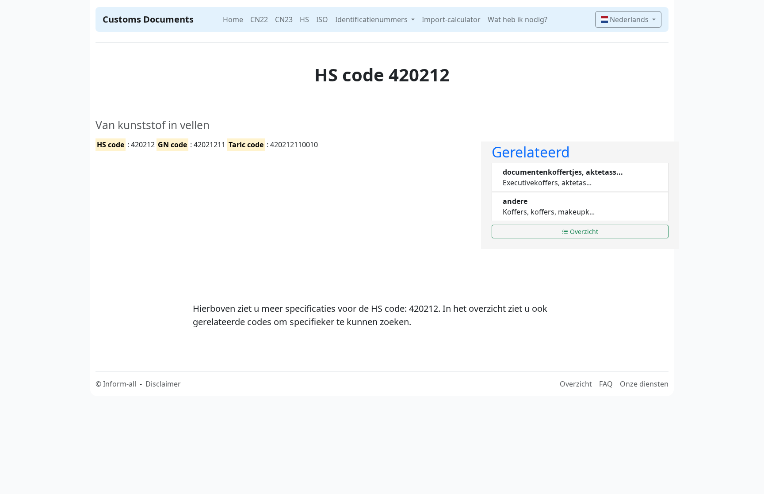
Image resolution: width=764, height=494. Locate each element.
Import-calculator (451, 19)
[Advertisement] (283, 219)
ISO (322, 19)
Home (233, 19)
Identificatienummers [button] (372, 19)
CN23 (284, 19)
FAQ (606, 384)
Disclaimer (163, 384)
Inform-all (119, 384)
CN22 (259, 19)
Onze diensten (644, 384)
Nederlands (629, 19)
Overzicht (583, 231)
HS (304, 19)
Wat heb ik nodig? (517, 19)
